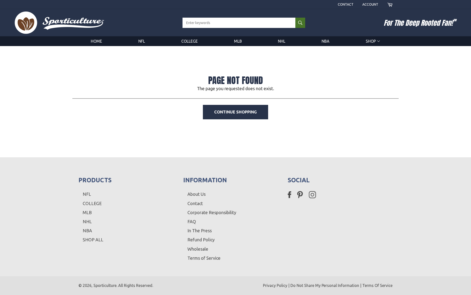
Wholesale (197, 248)
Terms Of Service (377, 285)
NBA (325, 41)
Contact (345, 4)
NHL (281, 41)
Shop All (93, 239)
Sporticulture (105, 285)
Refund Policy (201, 239)
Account (370, 4)
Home (96, 41)
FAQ (191, 221)
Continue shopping (235, 112)
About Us (196, 194)
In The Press (199, 230)
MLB (238, 41)
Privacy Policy (275, 285)
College (189, 41)
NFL (141, 41)
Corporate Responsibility (211, 212)
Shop (371, 41)
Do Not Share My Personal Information (324, 285)
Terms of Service (204, 258)
